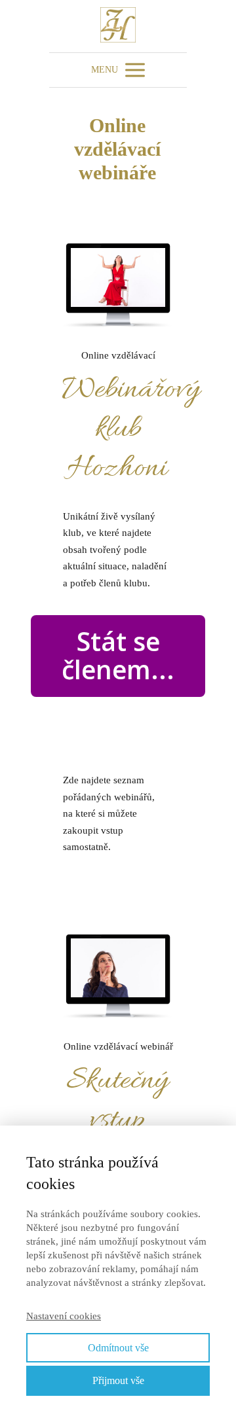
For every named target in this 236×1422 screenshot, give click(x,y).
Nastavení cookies (63, 1316)
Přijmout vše (118, 1380)
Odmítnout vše (118, 1347)
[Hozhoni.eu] (118, 26)
